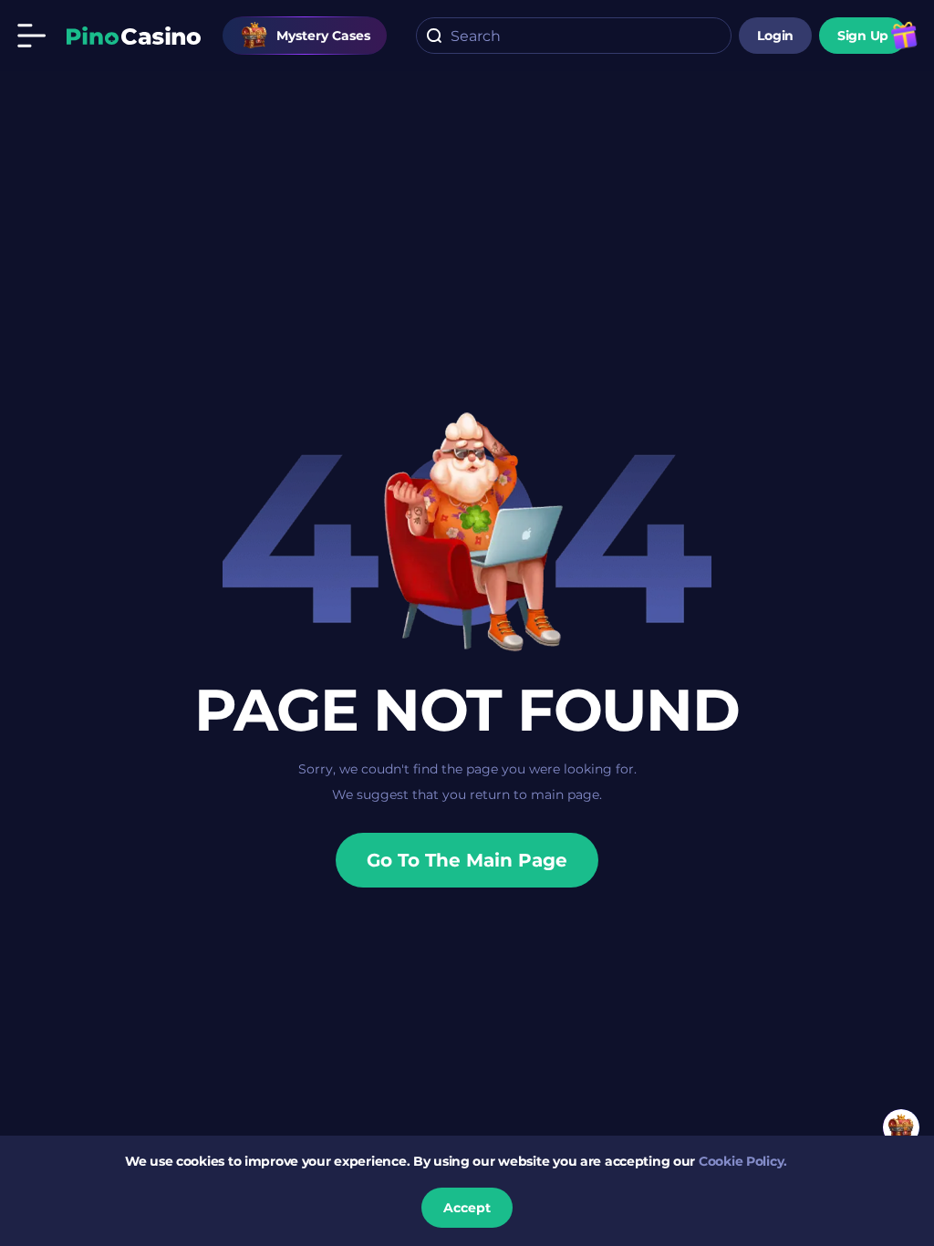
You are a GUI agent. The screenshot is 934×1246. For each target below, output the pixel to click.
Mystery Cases (323, 35)
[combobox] (574, 35)
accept (467, 1207)
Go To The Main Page (467, 860)
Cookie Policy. (743, 1161)
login (775, 35)
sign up (862, 35)
